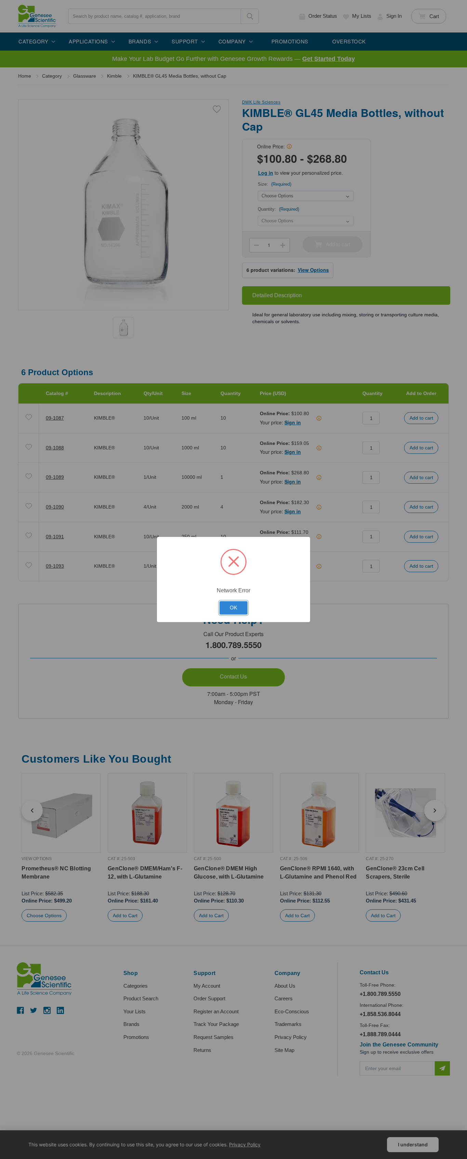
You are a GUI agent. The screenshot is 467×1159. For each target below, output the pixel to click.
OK (233, 607)
